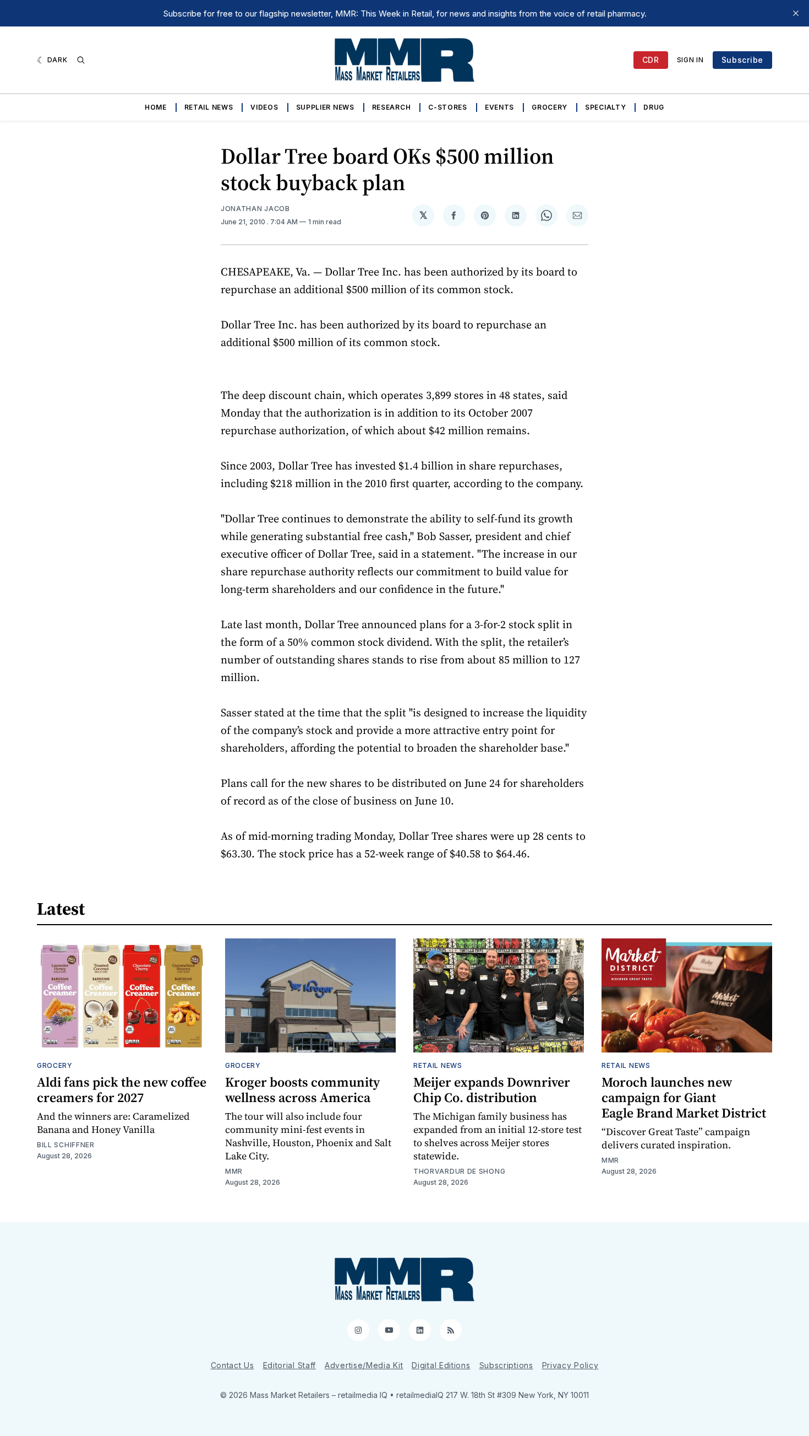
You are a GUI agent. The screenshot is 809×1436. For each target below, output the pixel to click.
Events (499, 107)
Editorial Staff (289, 1365)
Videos (264, 107)
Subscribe (742, 59)
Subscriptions (506, 1365)
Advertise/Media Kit (364, 1365)
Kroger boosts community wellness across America (302, 1089)
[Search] (80, 60)
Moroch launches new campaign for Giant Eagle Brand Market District (684, 1097)
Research (391, 107)
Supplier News (325, 107)
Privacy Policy (570, 1365)
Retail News (208, 107)
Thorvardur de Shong (459, 1171)
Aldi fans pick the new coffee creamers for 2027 (121, 1089)
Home (156, 107)
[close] (796, 13)
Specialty (605, 107)
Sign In (690, 60)
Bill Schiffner (66, 1145)
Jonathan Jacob (255, 208)
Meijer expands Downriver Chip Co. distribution (491, 1089)
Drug (653, 107)
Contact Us (232, 1365)
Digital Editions (441, 1365)
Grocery (549, 107)
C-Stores (447, 107)
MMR (234, 1171)
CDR (650, 59)
